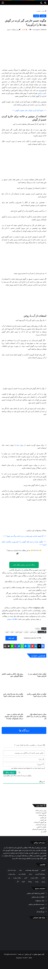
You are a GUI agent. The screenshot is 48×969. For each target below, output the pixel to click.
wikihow (37, 628)
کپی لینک (11, 638)
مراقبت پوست (17, 878)
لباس (25, 878)
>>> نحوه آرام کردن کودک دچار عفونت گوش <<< (29, 110)
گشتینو (44, 813)
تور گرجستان (42, 815)
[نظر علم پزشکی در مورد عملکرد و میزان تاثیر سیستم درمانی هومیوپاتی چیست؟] (12, 706)
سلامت (38, 11)
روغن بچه (19, 445)
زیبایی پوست (11, 874)
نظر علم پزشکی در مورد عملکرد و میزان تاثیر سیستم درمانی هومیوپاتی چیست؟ (14, 716)
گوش (7, 632)
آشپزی (43, 870)
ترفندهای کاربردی (40, 874)
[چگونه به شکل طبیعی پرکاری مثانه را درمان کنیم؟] (35, 686)
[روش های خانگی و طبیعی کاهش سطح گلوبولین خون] (12, 666)
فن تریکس (41, 93)
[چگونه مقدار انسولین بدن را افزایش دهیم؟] (35, 666)
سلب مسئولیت (39, 900)
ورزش (43, 881)
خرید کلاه (38, 810)
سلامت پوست (34, 878)
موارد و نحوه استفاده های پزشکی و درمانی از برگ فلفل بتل (36, 716)
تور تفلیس (43, 817)
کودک (36, 16)
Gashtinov (39, 813)
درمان (30, 874)
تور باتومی (43, 820)
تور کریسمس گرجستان (39, 829)
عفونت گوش (19, 632)
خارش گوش (33, 632)
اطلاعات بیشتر (12, 619)
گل (18, 881)
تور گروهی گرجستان (40, 822)
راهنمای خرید (22, 874)
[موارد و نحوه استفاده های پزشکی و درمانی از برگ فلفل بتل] (35, 706)
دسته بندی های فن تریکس (36, 904)
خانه (43, 11)
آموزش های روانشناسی (31, 870)
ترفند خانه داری (12, 870)
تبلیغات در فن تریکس (38, 897)
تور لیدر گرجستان (41, 824)
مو (9, 878)
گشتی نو (43, 831)
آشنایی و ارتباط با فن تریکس (35, 893)
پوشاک (30, 881)
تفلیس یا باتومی (41, 827)
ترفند (20, 870)
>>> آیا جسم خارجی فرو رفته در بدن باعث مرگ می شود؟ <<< (24, 536)
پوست (36, 881)
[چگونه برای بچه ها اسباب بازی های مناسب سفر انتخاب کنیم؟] (12, 686)
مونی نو (44, 810)
